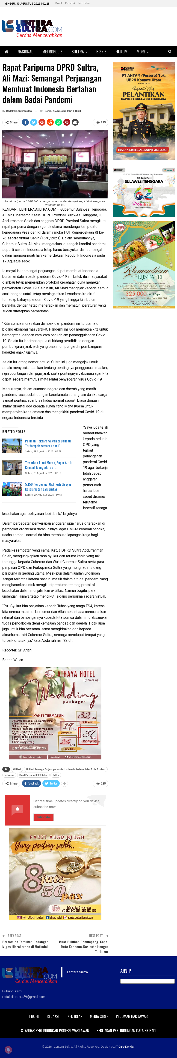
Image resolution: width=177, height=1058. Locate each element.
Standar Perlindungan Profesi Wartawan (55, 1030)
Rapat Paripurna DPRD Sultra (33, 775)
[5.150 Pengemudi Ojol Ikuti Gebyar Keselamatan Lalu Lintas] (12, 489)
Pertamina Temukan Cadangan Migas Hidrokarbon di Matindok (25, 944)
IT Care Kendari (125, 1046)
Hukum (121, 52)
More (141, 52)
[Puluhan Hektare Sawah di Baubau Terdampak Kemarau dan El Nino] (12, 446)
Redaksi (70, 3)
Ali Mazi (17, 769)
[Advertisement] (144, 342)
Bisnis (101, 52)
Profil (58, 3)
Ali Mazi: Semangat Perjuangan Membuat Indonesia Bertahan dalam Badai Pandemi (65, 769)
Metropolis (52, 52)
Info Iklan (84, 3)
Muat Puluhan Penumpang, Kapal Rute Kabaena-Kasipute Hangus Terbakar (83, 946)
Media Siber (99, 1016)
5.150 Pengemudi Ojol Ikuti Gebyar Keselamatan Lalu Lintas (48, 486)
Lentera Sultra (77, 972)
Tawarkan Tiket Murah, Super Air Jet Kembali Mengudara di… (49, 465)
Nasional (25, 52)
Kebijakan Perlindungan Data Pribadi (126, 1030)
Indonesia (9, 775)
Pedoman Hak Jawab (132, 1016)
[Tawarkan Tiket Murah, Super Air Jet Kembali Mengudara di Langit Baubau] (12, 467)
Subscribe (43, 817)
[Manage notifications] (8, 1049)
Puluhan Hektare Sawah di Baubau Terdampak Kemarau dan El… (48, 443)
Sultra (78, 52)
